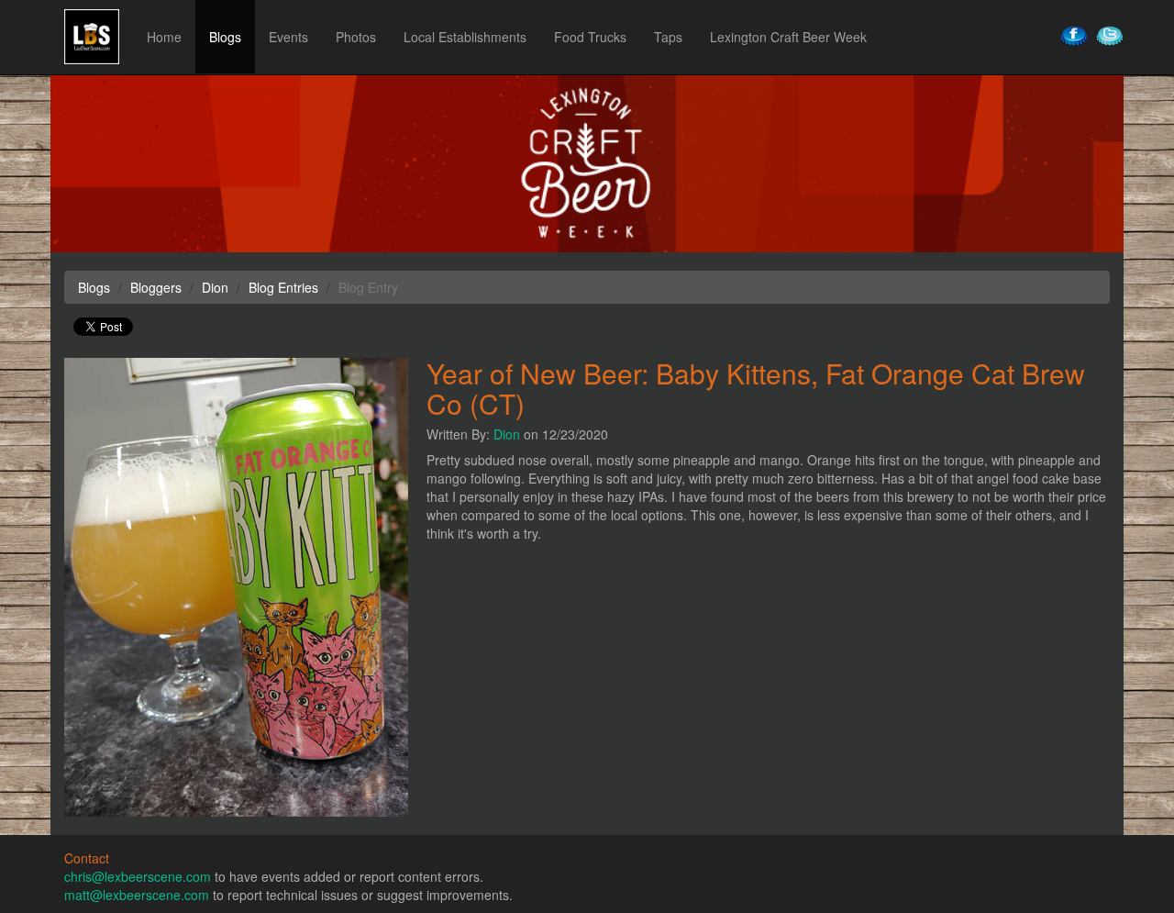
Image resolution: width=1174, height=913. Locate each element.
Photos (356, 37)
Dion (506, 434)
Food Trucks (590, 37)
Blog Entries (283, 287)
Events (288, 37)
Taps (668, 37)
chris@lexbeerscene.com (137, 876)
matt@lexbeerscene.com (136, 894)
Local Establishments (465, 37)
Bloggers (156, 287)
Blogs (225, 37)
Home (164, 37)
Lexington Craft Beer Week (788, 37)
